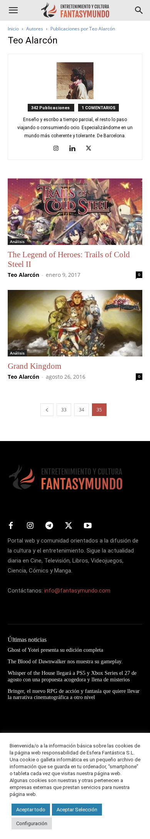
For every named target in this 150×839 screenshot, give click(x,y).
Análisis (17, 241)
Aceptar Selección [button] (77, 809)
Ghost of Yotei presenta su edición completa (55, 650)
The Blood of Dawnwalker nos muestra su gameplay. (65, 661)
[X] (91, 148)
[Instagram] (59, 148)
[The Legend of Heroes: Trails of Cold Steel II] (75, 211)
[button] (13, 10)
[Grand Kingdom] (75, 323)
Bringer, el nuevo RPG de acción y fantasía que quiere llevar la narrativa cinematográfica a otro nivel (74, 694)
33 (64, 409)
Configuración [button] (31, 823)
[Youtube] (87, 526)
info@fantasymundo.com (77, 590)
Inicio (13, 28)
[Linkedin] (75, 148)
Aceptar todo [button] (30, 809)
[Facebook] (10, 526)
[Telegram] (49, 526)
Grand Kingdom (34, 366)
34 (81, 409)
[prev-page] (46, 409)
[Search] (139, 10)
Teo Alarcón (23, 274)
